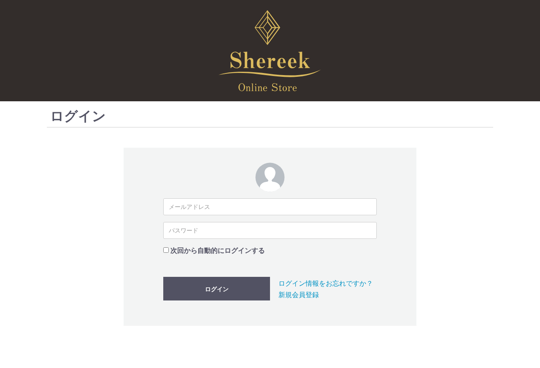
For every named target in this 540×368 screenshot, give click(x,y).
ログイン (217, 289)
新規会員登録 (298, 295)
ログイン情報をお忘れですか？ (325, 283)
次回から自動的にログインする (217, 250)
